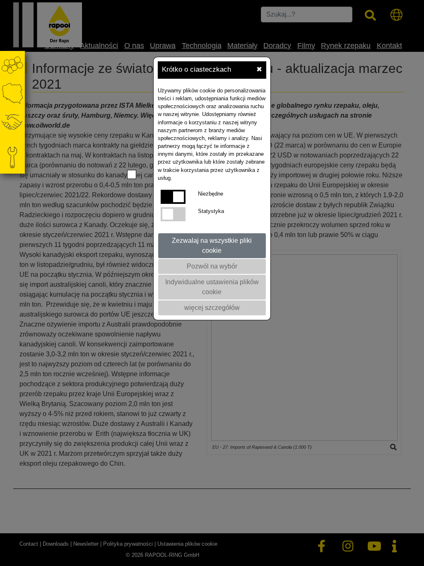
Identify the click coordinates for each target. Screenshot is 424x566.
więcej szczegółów (212, 307)
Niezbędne (210, 194)
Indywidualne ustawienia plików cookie (212, 286)
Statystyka (211, 211)
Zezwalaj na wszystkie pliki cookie (212, 245)
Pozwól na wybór (212, 266)
